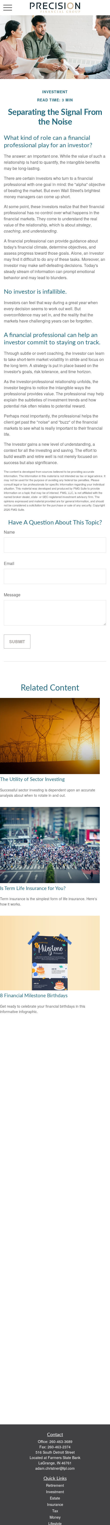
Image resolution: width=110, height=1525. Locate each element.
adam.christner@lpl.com (55, 1468)
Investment (55, 1491)
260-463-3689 (60, 1441)
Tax (55, 1510)
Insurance (55, 1504)
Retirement (55, 1485)
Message (12, 595)
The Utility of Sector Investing (32, 779)
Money (55, 1517)
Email (9, 563)
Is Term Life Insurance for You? (33, 888)
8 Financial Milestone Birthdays (34, 995)
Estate (55, 1498)
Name (9, 532)
